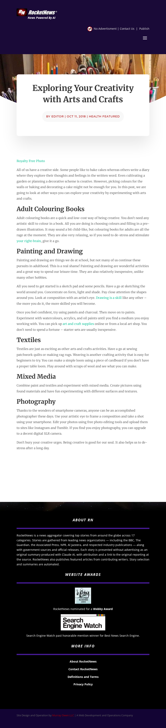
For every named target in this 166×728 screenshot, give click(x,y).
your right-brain (29, 241)
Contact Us (127, 29)
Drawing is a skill (109, 298)
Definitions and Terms (83, 677)
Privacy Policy (83, 684)
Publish (144, 29)
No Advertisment (105, 29)
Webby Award (103, 609)
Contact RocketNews (83, 669)
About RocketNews (83, 661)
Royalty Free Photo (31, 161)
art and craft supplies (78, 324)
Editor (57, 116)
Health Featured (104, 116)
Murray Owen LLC (63, 715)
